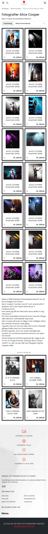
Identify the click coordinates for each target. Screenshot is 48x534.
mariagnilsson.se (24, 526)
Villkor (5, 499)
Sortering (8, 23)
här (3, 340)
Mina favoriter (8, 502)
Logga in (28, 502)
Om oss (5, 496)
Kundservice (29, 499)
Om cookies (29, 496)
